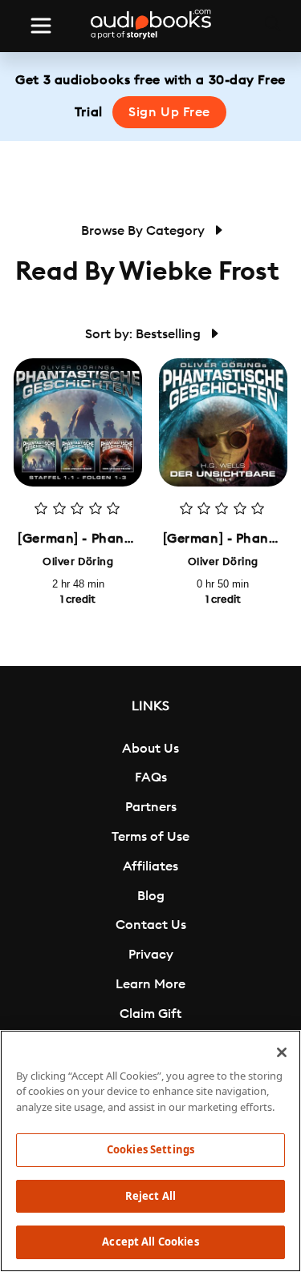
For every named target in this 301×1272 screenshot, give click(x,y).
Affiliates (150, 866)
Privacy (150, 954)
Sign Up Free (169, 112)
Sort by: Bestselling (144, 334)
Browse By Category (144, 230)
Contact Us (151, 925)
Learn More (150, 984)
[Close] (281, 1052)
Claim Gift (150, 1014)
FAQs (151, 777)
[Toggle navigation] (41, 25)
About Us (150, 748)
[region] (150, 1151)
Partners (151, 807)
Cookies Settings (150, 1149)
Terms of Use (150, 836)
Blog (151, 896)
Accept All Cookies (150, 1241)
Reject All (150, 1196)
